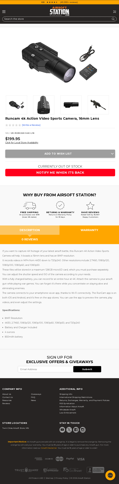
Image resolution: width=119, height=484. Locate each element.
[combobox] (59, 19)
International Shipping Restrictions (76, 397)
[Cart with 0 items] (113, 11)
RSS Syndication (67, 403)
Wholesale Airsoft (68, 409)
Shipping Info (66, 394)
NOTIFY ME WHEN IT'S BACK (60, 172)
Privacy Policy (61, 478)
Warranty (89, 230)
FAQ (33, 397)
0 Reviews (30, 239)
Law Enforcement (68, 413)
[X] (69, 429)
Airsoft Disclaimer (49, 448)
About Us (6, 394)
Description (30, 230)
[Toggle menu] (4, 12)
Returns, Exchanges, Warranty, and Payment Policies (84, 400)
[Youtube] (62, 429)
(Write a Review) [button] (31, 125)
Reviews (6, 403)
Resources (7, 400)
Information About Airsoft (72, 406)
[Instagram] (83, 429)
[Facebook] (76, 429)
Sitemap (49, 478)
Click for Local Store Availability (21, 142)
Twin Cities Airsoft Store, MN (15, 428)
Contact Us (7, 397)
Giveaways (36, 394)
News (33, 400)
